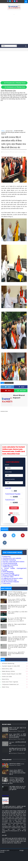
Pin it (9, 390)
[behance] (22, 856)
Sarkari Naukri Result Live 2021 (11, 674)
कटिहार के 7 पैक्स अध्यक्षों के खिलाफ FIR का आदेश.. (17, 625)
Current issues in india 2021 (11, 666)
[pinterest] (12, 1)
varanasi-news (9, 130)
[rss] (19, 856)
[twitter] (10, 1)
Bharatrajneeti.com (14, 850)
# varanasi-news (9, 383)
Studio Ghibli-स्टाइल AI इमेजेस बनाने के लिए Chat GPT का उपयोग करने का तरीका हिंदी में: (17, 601)
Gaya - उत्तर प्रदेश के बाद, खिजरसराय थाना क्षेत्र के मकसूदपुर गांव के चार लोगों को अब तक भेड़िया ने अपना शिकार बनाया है (17, 639)
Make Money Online (8, 671)
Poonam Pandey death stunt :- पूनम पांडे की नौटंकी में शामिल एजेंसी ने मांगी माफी (17, 632)
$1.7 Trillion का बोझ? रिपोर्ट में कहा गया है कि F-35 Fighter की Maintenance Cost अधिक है (17, 619)
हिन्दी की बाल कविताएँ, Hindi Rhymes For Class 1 (16, 764)
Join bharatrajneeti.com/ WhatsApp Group (15, 87)
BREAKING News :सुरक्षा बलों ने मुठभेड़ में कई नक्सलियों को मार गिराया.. (16, 654)
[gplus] (8, 856)
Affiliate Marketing (8, 663)
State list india (7, 676)
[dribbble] (16, 856)
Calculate (14, 508)
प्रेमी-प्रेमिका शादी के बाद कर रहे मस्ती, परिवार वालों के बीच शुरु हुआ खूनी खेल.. (17, 607)
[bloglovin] (14, 1)
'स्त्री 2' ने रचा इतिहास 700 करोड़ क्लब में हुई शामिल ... (17, 612)
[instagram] (17, 1)
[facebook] (8, 1)
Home (2, 130)
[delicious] (14, 859)
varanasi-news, (22, 152)
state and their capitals (10, 682)
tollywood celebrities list (10, 684)
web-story (5, 687)
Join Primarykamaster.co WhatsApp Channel (14, 82)
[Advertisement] (14, 29)
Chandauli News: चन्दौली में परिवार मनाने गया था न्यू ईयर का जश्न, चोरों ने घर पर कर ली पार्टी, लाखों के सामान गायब (17, 647)
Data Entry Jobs (7, 668)
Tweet (9, 387)
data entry (5, 679)
